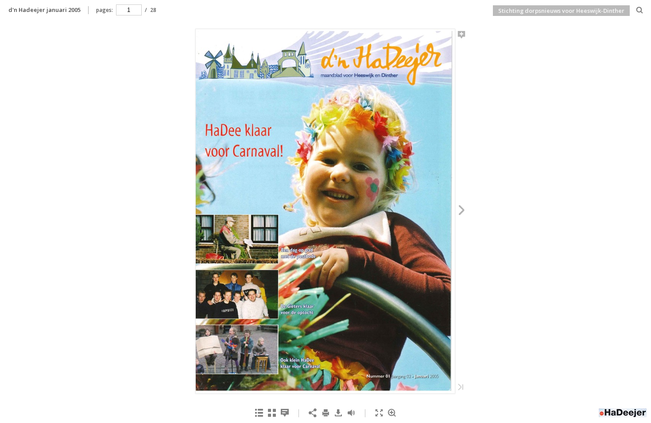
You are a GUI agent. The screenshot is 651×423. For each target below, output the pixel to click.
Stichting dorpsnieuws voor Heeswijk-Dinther (561, 11)
